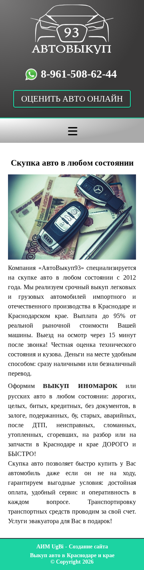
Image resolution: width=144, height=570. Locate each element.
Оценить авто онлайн (72, 99)
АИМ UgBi (50, 547)
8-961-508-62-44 (79, 74)
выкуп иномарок (80, 385)
